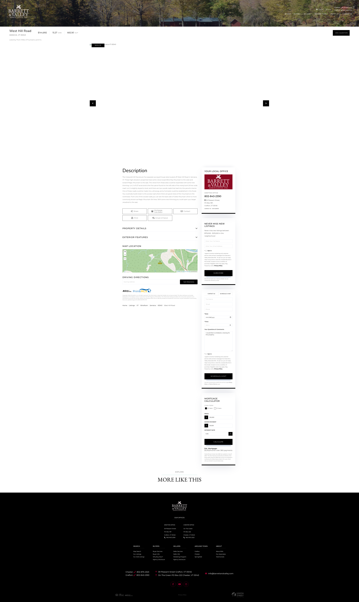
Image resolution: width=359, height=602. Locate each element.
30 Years (210, 408)
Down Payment (210, 422)
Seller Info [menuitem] (176, 554)
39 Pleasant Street (175, 572)
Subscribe (218, 273)
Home (124, 305)
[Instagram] (186, 584)
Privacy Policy (218, 265)
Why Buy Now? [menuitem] (158, 557)
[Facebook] (173, 584)
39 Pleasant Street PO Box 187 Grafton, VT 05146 (170, 532)
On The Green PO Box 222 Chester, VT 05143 (189, 532)
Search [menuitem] (288, 14)
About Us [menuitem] (334, 14)
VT (137, 305)
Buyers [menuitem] (297, 14)
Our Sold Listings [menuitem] (138, 557)
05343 (160, 305)
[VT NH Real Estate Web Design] (238, 595)
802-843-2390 (347, 10)
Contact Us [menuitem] (347, 14)
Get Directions (188, 282)
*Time (206, 321)
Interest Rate (209, 430)
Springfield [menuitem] (198, 557)
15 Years (218, 408)
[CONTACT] (341, 33)
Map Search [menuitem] (137, 551)
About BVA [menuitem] (219, 551)
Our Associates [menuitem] (221, 554)
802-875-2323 (347, 7)
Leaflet (178, 271)
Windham (144, 305)
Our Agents (215, 208)
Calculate (218, 442)
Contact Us (207, 208)
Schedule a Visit (225, 293)
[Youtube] (179, 584)
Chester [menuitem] (197, 554)
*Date (206, 314)
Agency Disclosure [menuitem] (159, 559)
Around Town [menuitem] (320, 14)
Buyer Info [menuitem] (156, 554)
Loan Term (208, 405)
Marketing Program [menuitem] (179, 557)
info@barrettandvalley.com (220, 573)
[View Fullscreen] (125, 258)
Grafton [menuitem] (197, 551)
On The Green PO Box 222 (178, 575)
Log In (320, 9)
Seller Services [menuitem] (178, 551)
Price (206, 414)
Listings (132, 305)
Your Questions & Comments (214, 329)
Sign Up (328, 9)
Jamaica (153, 305)
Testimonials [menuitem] (220, 557)
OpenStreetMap (186, 271)
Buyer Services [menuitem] (157, 551)
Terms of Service (213, 384)
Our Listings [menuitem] (137, 554)
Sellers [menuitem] (307, 14)
